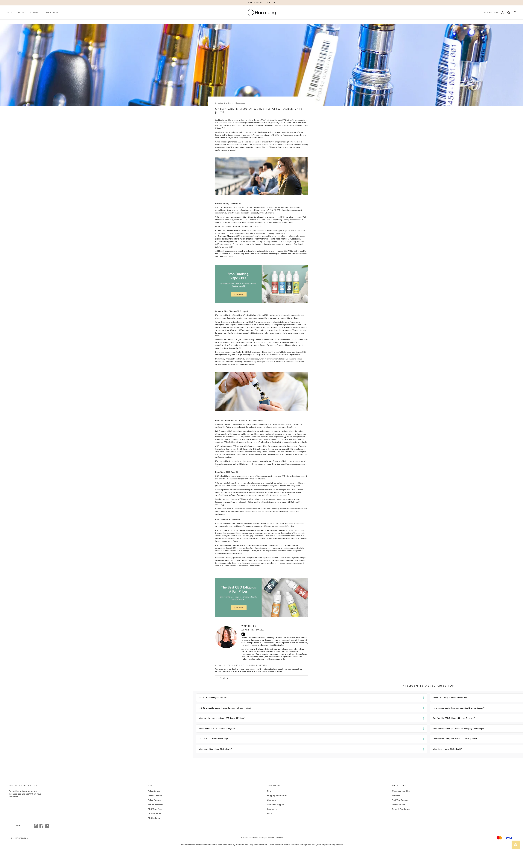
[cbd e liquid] (261, 283)
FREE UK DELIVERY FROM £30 (261, 2)
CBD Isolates (154, 818)
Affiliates (396, 795)
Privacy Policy (398, 804)
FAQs (269, 813)
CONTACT (35, 12)
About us (271, 800)
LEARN (21, 12)
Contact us (272, 809)
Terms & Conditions (401, 809)
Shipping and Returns (277, 795)
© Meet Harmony (19, 838)
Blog (269, 791)
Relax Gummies (155, 795)
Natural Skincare (155, 804)
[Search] (508, 12)
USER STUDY (52, 12)
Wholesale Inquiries (401, 791)
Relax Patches (154, 800)
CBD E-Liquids (154, 813)
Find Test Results (400, 800)
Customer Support (275, 804)
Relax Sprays (154, 791)
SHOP (10, 12)
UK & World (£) (491, 12)
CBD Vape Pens (155, 809)
